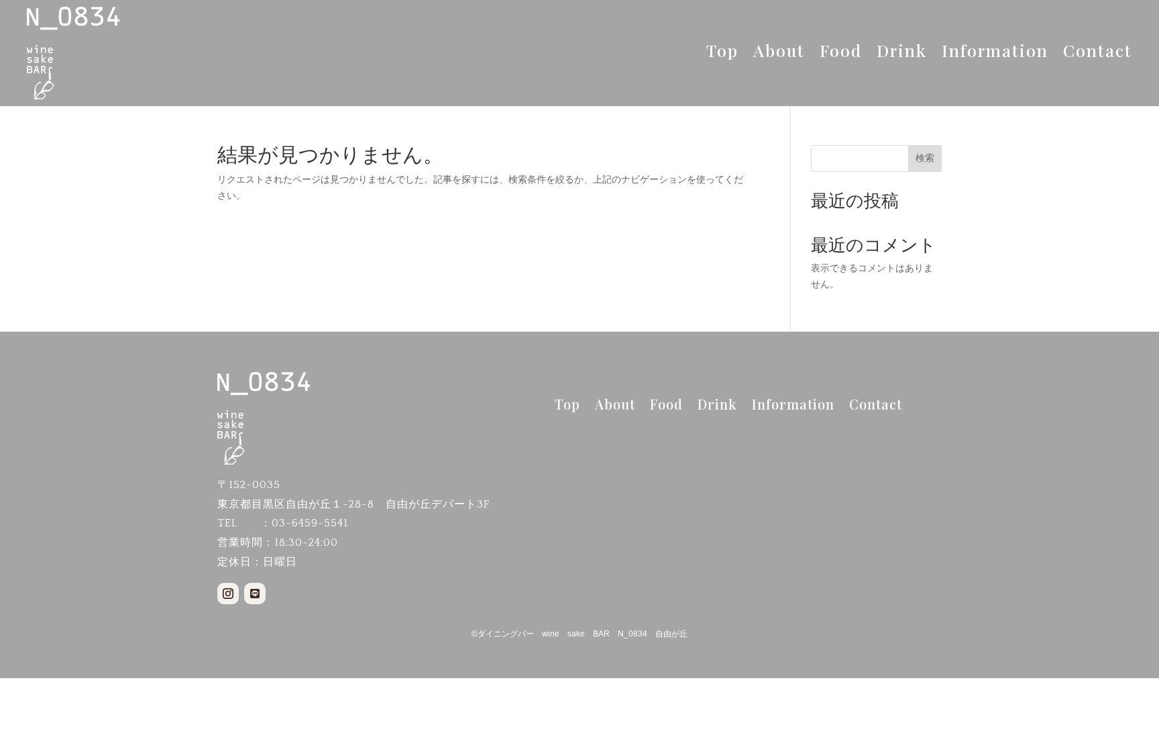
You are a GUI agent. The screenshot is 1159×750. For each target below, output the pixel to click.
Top (722, 53)
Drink (902, 53)
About (779, 53)
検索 (925, 157)
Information (995, 53)
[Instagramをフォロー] (228, 593)
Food (841, 53)
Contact (1097, 53)
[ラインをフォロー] (255, 593)
